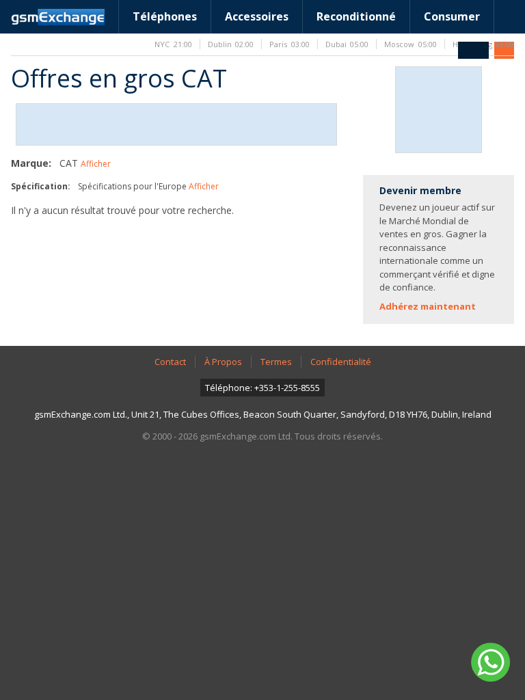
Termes (276, 361)
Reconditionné (356, 16)
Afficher (96, 164)
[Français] (473, 50)
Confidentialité (340, 361)
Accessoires (256, 16)
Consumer (452, 16)
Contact (170, 361)
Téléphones (165, 16)
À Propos (223, 361)
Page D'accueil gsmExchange (58, 17)
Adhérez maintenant (427, 306)
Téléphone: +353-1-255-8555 (262, 387)
